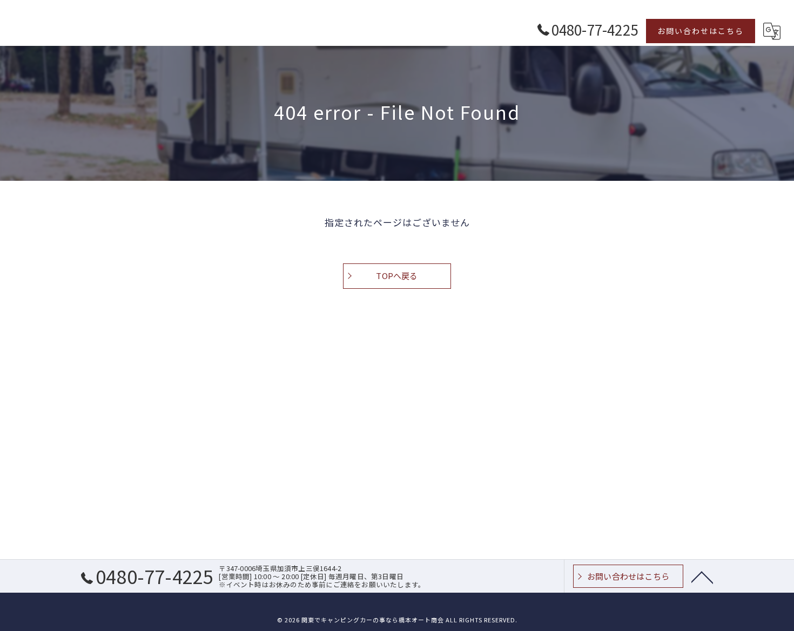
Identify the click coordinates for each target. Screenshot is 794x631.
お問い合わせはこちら (700, 30)
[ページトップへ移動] (702, 576)
